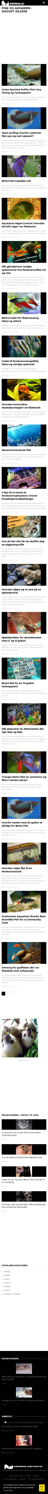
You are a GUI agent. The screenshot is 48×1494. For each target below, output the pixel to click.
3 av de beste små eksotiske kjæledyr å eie (22, 1157)
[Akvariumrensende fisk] (24, 435)
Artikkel (7, 1286)
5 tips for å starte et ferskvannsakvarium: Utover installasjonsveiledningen (19, 495)
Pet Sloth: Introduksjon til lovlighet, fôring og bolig (18, 1044)
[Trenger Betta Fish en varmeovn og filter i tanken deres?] (24, 762)
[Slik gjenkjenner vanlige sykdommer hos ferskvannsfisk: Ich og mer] (24, 252)
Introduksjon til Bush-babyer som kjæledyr (22, 1448)
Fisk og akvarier (40, 1470)
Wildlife (7, 1283)
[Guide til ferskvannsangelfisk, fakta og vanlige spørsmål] (24, 346)
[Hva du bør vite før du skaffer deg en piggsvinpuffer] (24, 527)
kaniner (7, 1275)
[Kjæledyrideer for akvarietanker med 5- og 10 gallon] (24, 623)
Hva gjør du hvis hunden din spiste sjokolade (23, 1400)
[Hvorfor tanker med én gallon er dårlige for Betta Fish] (24, 808)
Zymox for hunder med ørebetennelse (20, 1426)
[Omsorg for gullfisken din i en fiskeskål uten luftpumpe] (24, 953)
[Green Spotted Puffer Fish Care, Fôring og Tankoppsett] (24, 75)
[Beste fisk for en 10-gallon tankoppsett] (24, 668)
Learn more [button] (8, 1490)
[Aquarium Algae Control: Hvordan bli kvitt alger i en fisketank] (24, 209)
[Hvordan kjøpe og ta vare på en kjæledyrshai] (24, 575)
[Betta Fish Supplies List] (24, 166)
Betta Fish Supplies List (16, 180)
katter (6, 1279)
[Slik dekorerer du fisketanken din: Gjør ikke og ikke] (24, 714)
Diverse (7, 1271)
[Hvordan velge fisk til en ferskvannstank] (24, 853)
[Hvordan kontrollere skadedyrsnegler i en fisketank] (24, 390)
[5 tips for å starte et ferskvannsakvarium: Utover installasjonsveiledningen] (24, 478)
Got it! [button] (42, 1488)
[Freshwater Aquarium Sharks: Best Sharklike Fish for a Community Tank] (24, 902)
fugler (6, 1290)
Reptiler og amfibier (12, 1294)
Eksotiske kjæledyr (15, 1039)
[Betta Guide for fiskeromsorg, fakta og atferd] (24, 303)
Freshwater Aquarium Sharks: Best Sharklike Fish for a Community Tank (24, 919)
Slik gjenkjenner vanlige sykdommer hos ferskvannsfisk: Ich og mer (24, 270)
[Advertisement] (24, 40)
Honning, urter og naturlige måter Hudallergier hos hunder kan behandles (24, 1205)
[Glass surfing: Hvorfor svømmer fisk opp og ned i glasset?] (24, 118)
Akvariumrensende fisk (16, 450)
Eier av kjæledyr (16, 1476)
